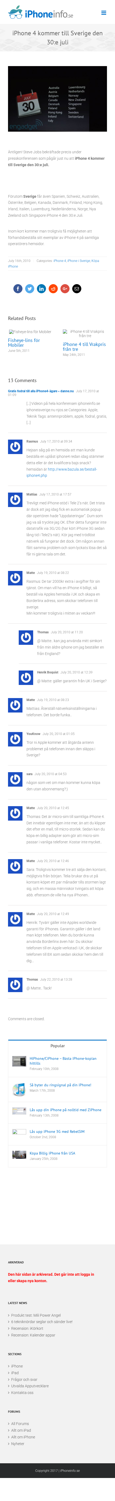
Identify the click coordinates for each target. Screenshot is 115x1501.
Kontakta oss (22, 1392)
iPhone (17, 1366)
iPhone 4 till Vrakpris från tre (85, 334)
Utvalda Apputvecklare (30, 1386)
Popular (58, 1045)
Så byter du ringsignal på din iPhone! (60, 1085)
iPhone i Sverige (78, 261)
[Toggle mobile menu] (104, 13)
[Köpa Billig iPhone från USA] (19, 1155)
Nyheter (17, 1444)
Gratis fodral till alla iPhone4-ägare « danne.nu (41, 391)
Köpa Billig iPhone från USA (52, 1153)
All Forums (20, 1424)
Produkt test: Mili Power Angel (36, 1315)
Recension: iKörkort (27, 1328)
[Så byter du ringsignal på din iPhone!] (19, 1089)
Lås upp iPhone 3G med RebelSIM (57, 1131)
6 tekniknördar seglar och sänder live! (41, 1322)
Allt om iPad (21, 1430)
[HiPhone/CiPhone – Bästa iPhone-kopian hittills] (19, 1061)
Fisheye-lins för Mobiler (30, 332)
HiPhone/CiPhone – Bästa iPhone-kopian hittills (63, 1061)
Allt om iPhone (23, 1437)
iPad (15, 1373)
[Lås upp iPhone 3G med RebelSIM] (19, 1134)
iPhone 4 (59, 261)
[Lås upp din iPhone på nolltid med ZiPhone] (19, 1111)
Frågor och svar (24, 1379)
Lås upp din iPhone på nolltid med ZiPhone (65, 1109)
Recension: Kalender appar (33, 1335)
